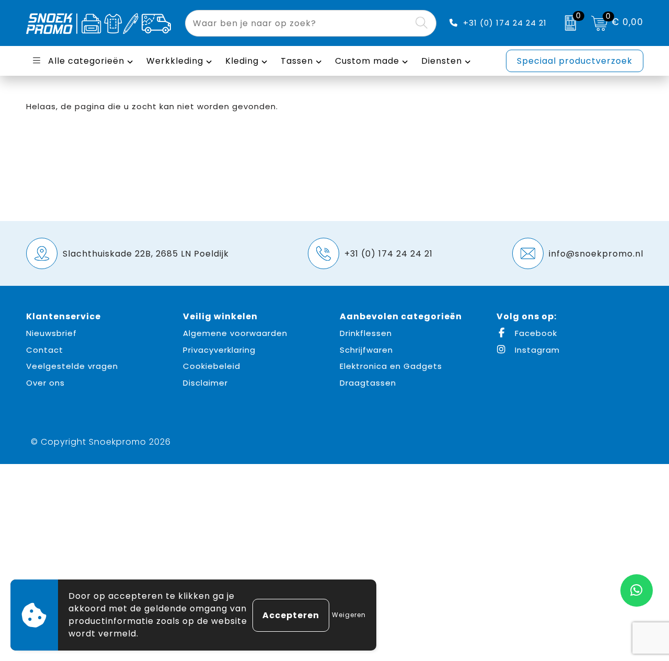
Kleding (242, 61)
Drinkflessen (366, 333)
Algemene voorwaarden (235, 333)
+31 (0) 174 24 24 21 (505, 22)
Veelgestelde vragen (72, 366)
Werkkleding (174, 61)
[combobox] (299, 23)
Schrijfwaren (366, 349)
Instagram (536, 349)
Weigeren (349, 614)
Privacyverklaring (219, 349)
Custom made (367, 61)
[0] (568, 23)
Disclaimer (205, 382)
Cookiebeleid (211, 366)
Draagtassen (368, 382)
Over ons (45, 382)
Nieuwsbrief (51, 333)
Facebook (534, 333)
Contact (44, 349)
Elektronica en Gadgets (391, 366)
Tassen (297, 61)
